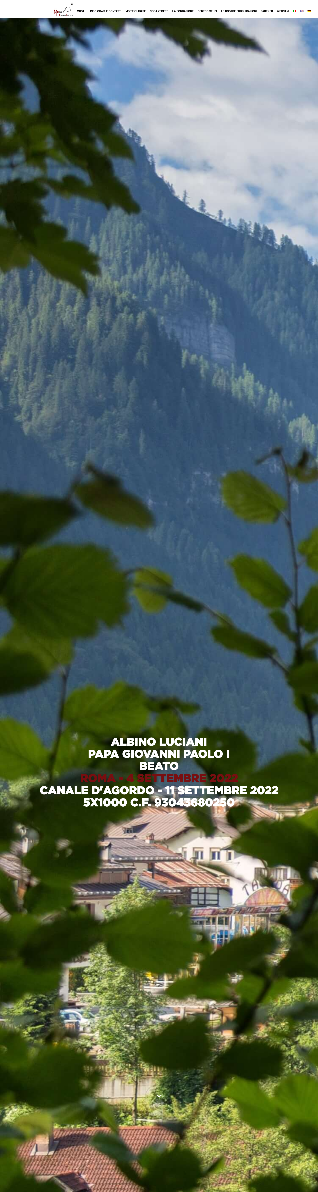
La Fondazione (183, 11)
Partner (267, 11)
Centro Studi (207, 11)
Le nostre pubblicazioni (239, 11)
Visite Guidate (136, 11)
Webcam (283, 11)
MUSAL (81, 11)
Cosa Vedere (159, 11)
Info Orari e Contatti (105, 11)
